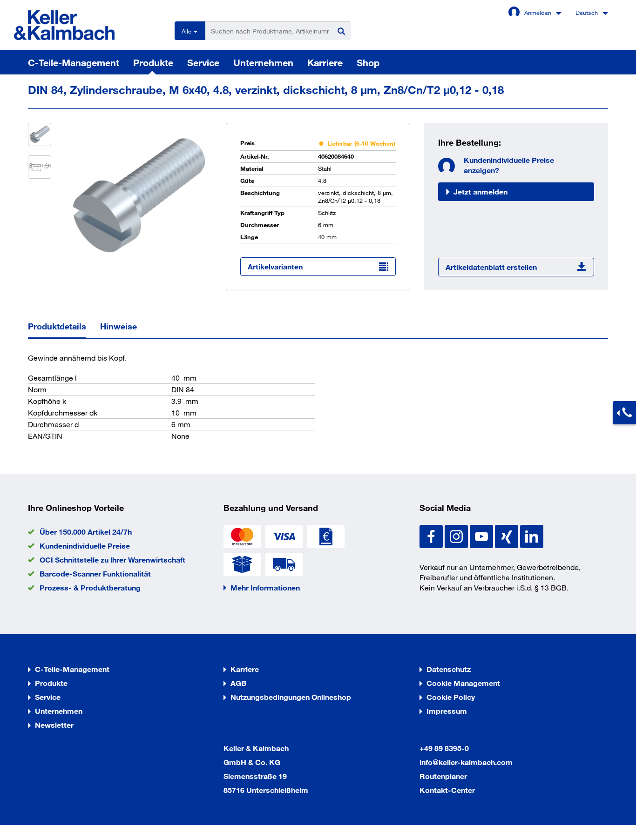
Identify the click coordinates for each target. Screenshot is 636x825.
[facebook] (432, 535)
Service (203, 62)
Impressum (446, 710)
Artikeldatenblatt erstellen (491, 266)
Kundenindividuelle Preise (85, 545)
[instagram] (457, 535)
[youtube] (482, 535)
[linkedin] (531, 535)
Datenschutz (448, 668)
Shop (368, 62)
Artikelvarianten (275, 266)
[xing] (507, 535)
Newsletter (54, 724)
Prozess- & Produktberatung (90, 587)
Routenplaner (443, 775)
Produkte (153, 62)
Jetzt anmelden (480, 191)
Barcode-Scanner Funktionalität (95, 573)
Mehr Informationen (265, 587)
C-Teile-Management (73, 62)
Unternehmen (263, 62)
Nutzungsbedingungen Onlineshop (290, 696)
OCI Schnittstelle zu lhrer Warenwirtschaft (112, 559)
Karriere (325, 62)
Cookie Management (463, 682)
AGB (238, 682)
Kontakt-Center (447, 789)
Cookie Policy (450, 696)
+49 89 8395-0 (444, 748)
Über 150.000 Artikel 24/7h (86, 531)
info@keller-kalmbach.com (466, 762)
